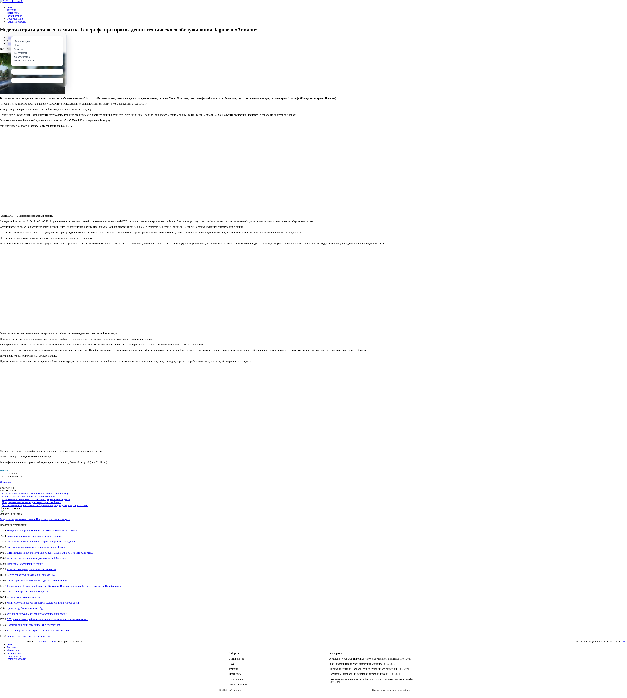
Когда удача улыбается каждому (24, 597)
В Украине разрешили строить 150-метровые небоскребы (39, 630)
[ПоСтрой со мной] (11, 1)
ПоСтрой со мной (46, 641)
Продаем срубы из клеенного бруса (26, 608)
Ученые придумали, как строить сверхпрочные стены (37, 613)
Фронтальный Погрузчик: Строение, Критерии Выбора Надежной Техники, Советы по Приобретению (64, 586)
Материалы (13, 12)
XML (624, 641)
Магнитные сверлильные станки (25, 563)
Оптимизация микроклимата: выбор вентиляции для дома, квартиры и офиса (45, 505)
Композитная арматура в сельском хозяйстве (31, 569)
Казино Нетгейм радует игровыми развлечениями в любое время (43, 602)
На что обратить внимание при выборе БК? (31, 574)
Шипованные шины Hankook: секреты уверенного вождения (36, 499)
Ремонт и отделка (16, 21)
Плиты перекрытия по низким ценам (27, 591)
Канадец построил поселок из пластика (29, 636)
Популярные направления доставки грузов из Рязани (31, 502)
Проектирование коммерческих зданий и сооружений (37, 580)
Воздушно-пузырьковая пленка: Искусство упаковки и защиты (37, 493)
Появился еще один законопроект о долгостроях (33, 624)
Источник (5, 482)
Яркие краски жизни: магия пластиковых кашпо (29, 496)
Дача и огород (14, 15)
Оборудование (15, 18)
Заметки (11, 9)
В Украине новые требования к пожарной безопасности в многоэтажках (47, 619)
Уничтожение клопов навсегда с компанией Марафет (36, 558)
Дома (9, 7)
